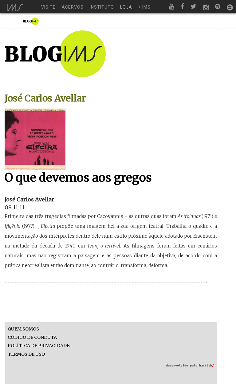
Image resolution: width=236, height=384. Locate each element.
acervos (73, 7)
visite (48, 7)
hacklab (206, 365)
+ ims (144, 7)
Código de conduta (32, 337)
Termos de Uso (26, 354)
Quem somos (23, 329)
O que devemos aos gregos (78, 177)
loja (126, 7)
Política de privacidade (38, 345)
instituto (102, 7)
